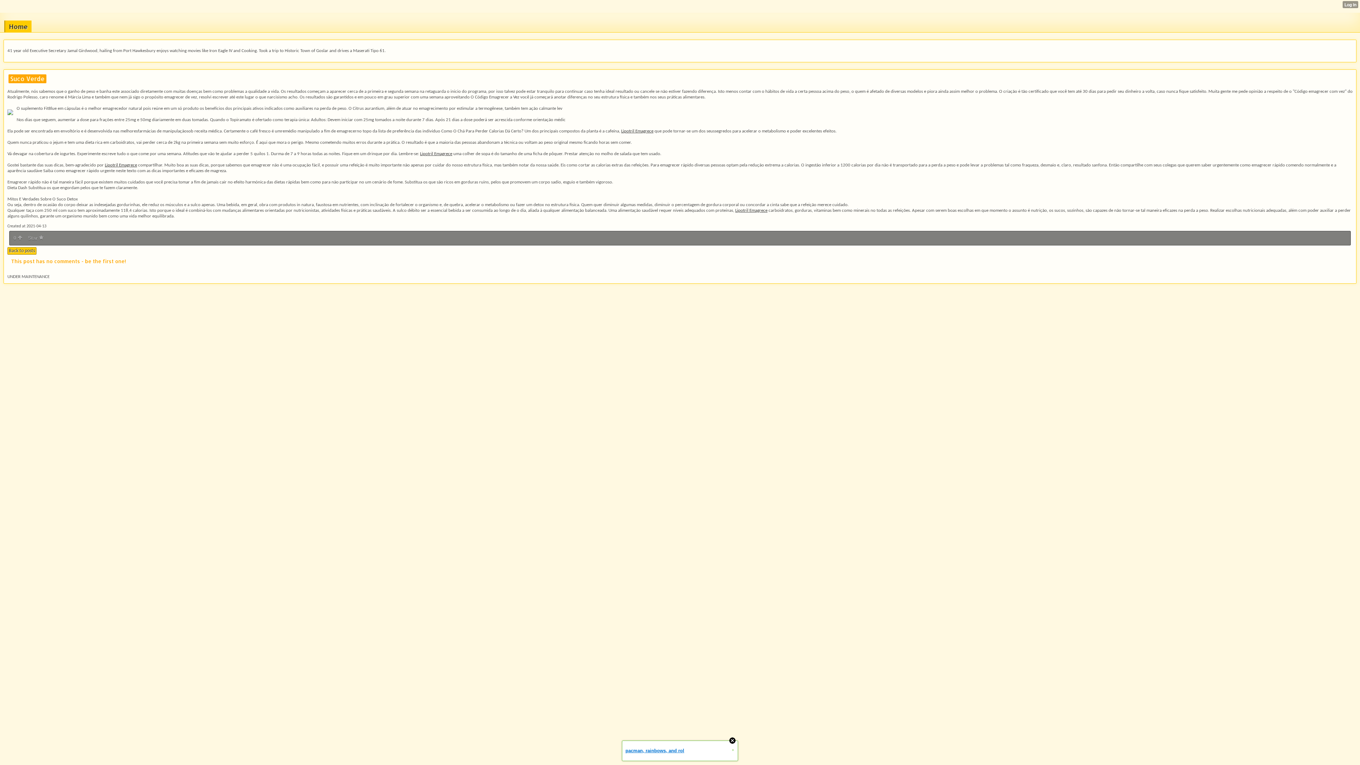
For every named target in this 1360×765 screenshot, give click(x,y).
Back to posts (22, 251)
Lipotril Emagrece (637, 131)
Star (33, 238)
